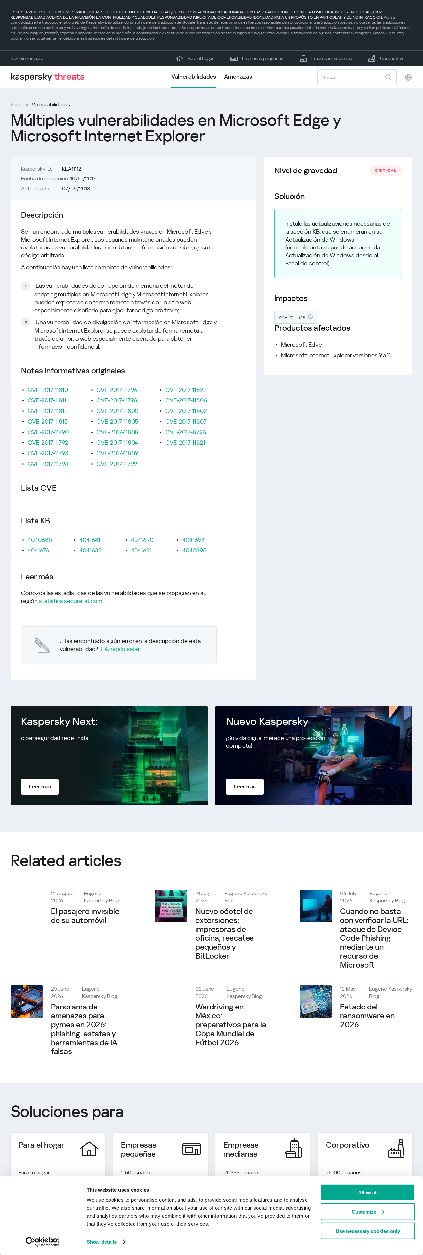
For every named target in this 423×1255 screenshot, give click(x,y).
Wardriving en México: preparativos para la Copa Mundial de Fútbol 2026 (230, 1024)
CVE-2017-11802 (186, 410)
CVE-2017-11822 (186, 389)
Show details (102, 1242)
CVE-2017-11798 (116, 400)
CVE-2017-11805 (117, 421)
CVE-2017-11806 (186, 400)
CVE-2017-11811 (47, 400)
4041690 (142, 539)
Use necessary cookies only (368, 1231)
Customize (364, 1211)
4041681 (89, 539)
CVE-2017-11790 (48, 432)
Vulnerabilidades (193, 76)
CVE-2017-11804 (117, 442)
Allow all (368, 1192)
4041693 (193, 539)
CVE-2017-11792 (48, 442)
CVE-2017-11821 (185, 442)
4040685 (40, 539)
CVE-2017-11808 (117, 432)
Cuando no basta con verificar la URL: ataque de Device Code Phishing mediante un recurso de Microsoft (374, 938)
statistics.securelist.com (70, 600)
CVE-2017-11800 (117, 410)
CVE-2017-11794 (48, 463)
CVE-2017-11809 (117, 453)
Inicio (16, 104)
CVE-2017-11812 (48, 410)
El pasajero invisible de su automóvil (85, 916)
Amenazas (238, 76)
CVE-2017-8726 (185, 432)
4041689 (90, 550)
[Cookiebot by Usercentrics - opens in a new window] (43, 1242)
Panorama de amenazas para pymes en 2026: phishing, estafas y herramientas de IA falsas (84, 1029)
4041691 (141, 550)
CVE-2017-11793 (48, 453)
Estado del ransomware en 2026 (367, 1015)
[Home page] (50, 77)
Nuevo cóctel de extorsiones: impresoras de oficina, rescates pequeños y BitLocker (224, 934)
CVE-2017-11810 (48, 389)
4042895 (194, 550)
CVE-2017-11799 (116, 463)
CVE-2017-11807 (186, 421)
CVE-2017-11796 (116, 389)
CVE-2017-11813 (48, 421)
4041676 (38, 550)
